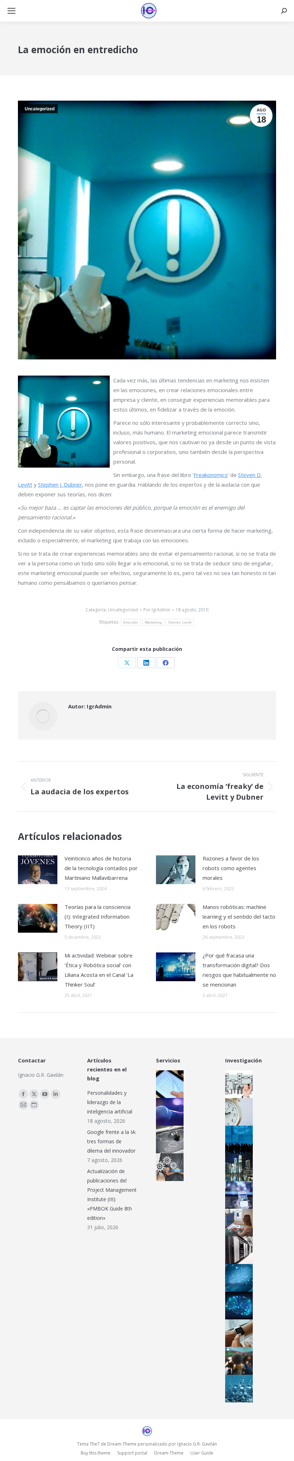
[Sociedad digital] (238, 1139)
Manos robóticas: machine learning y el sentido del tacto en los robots (239, 916)
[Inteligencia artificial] (238, 1305)
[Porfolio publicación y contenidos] (168, 1084)
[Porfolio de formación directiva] (168, 1139)
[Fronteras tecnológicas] (238, 1388)
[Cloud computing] (238, 1250)
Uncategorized (39, 108)
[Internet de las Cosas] (238, 1333)
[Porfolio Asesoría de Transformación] (168, 1167)
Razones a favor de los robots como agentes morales (231, 868)
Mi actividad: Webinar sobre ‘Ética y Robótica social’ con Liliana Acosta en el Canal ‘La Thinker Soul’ (99, 970)
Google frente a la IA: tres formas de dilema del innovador (111, 1141)
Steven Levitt (179, 622)
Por (156, 610)
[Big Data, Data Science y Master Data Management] (238, 1278)
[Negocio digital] (238, 1167)
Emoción (130, 622)
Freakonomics (211, 474)
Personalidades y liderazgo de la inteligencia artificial (109, 1102)
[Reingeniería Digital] (238, 1084)
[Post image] (37, 869)
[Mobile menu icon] (11, 10)
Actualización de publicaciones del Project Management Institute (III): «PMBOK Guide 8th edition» (112, 1194)
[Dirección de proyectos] (238, 1112)
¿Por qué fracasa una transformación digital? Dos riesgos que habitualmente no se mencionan (239, 970)
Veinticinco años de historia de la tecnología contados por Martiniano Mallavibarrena (101, 868)
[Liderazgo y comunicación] (238, 1361)
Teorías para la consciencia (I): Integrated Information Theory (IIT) (98, 916)
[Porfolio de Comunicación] (168, 1112)
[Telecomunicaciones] (238, 1195)
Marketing (153, 622)
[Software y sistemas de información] (238, 1222)
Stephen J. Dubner (60, 484)
